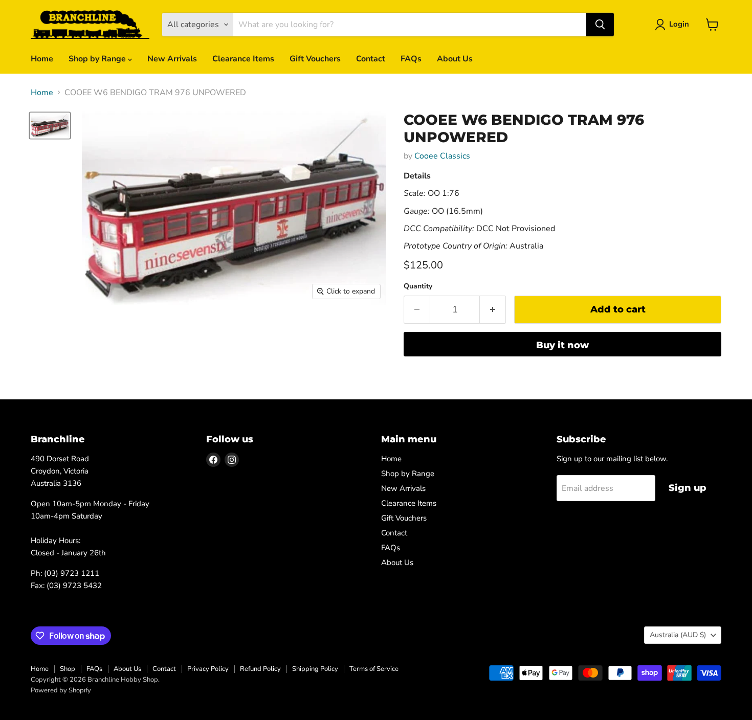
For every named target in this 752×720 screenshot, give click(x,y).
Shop (67, 668)
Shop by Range (98, 58)
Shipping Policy (315, 668)
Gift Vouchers (315, 58)
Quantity (418, 286)
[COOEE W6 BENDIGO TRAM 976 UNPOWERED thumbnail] (50, 125)
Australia (678, 635)
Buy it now (562, 345)
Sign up (687, 487)
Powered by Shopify (61, 690)
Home (42, 58)
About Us (455, 58)
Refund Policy (260, 668)
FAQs (411, 58)
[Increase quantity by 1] (493, 310)
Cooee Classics (442, 156)
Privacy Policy (208, 668)
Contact (370, 58)
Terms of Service (374, 668)
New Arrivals (172, 58)
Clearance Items (243, 58)
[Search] (600, 24)
